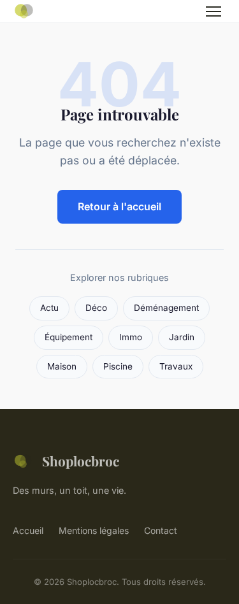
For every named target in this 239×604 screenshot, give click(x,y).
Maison (61, 366)
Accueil (28, 530)
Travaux (175, 366)
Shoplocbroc (80, 461)
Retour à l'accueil (119, 206)
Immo (130, 337)
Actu (49, 308)
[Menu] (213, 11)
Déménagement (166, 308)
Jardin (181, 337)
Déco (96, 308)
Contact (160, 530)
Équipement (68, 337)
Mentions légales (94, 530)
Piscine (118, 366)
